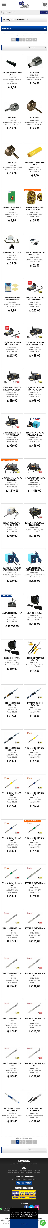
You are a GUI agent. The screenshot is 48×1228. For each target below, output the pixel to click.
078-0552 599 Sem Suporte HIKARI (34, 205)
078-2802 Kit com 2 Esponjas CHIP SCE (12, 304)
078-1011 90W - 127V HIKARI (12, 980)
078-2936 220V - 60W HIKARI (12, 394)
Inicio (13, 40)
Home (6, 19)
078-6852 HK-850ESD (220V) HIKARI (34, 530)
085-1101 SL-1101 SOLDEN (11, 250)
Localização (22, 1163)
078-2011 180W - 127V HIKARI (12, 1070)
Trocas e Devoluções (26, 1172)
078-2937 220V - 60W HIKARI (12, 439)
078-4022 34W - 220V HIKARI (12, 836)
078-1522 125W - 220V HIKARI (34, 1025)
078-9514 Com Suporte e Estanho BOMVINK (34, 656)
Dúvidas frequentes (12, 1170)
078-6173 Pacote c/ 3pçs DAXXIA (12, 214)
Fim (35, 40)
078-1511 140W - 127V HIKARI (12, 1025)
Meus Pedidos (37, 1172)
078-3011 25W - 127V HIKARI (35, 755)
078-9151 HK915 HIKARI (11, 530)
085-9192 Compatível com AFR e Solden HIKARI (12, 80)
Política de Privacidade (34, 1170)
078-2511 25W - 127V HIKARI (11, 701)
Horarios (29, 1163)
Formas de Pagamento (13, 1172)
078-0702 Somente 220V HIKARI (35, 485)
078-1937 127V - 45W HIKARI (35, 394)
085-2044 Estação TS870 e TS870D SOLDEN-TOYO (12, 168)
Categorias (24, 28)
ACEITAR (24, 1224)
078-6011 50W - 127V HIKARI (35, 836)
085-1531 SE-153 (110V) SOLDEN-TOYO (34, 619)
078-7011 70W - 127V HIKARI (11, 746)
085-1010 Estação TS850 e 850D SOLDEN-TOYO (35, 78)
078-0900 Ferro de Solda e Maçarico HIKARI (12, 1115)
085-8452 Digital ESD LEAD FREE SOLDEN (35, 566)
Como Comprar (23, 1170)
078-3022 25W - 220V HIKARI (12, 800)
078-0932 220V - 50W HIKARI (12, 349)
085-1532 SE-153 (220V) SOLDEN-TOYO (12, 664)
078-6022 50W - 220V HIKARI (12, 890)
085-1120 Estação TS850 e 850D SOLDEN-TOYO (12, 123)
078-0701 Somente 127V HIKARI (12, 476)
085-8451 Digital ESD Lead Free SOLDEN (11, 566)
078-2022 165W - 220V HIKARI (34, 1070)
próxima (29, 40)
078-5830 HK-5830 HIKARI (12, 611)
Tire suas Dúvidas (24, 1183)
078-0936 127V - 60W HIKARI (34, 341)
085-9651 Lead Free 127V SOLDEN (34, 431)
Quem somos (14, 1163)
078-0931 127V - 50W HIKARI (35, 304)
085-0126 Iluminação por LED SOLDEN (35, 251)
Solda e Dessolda (19, 19)
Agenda (35, 1163)
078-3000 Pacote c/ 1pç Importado (34, 169)
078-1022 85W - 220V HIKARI (34, 980)
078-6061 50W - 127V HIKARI (34, 890)
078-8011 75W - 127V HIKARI (12, 935)
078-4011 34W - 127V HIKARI (35, 791)
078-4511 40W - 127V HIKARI (34, 701)
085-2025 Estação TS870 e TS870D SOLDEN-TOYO (35, 123)
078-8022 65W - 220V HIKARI (34, 935)
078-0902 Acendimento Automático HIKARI (34, 1115)
